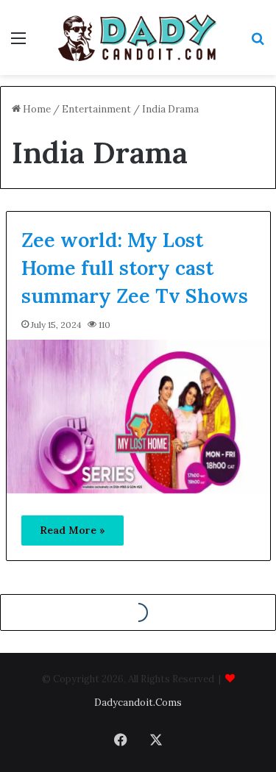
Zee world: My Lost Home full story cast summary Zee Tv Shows (134, 267)
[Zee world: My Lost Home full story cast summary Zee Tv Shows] (138, 416)
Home (36, 109)
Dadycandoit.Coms (138, 702)
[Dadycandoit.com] (138, 37)
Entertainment (96, 109)
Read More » (72, 530)
